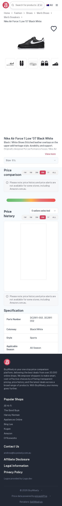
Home (7, 13)
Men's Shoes (43, 13)
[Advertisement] (31, 104)
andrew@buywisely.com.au (17, 453)
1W (25, 172)
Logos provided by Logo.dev (18, 478)
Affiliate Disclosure (17, 459)
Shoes (29, 13)
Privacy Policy (13, 472)
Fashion (18, 13)
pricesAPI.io (41, 496)
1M (31, 172)
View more (50, 154)
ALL (54, 172)
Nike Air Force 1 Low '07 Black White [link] (22, 21)
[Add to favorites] (53, 28)
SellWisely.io (36, 502)
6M (42, 172)
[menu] (56, 5)
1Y (48, 172)
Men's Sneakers (12, 17)
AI (41, 5)
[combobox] (27, 5)
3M (36, 172)
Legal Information (16, 465)
